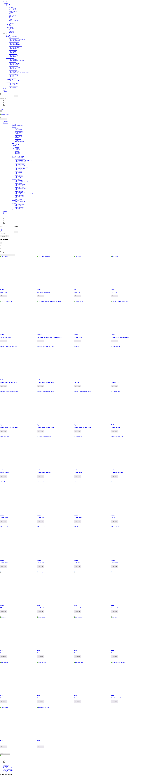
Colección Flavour (13, 66)
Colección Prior (12, 56)
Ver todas (8, 35)
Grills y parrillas (12, 13)
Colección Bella (12, 62)
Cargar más (3, 753)
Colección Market (13, 54)
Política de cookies (7, 769)
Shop (4, 90)
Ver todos (8, 4)
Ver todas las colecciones (18, 156)
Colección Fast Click (14, 47)
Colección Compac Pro (14, 40)
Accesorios (11, 31)
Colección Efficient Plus (14, 44)
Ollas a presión (12, 8)
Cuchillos (11, 30)
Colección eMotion (13, 64)
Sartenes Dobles (13, 9)
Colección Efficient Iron (14, 80)
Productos (5, 3)
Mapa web (5, 766)
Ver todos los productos (17, 125)
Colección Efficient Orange (15, 46)
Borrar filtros (11, 254)
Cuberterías (11, 76)
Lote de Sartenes (13, 11)
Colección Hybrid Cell (14, 67)
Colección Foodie (13, 48)
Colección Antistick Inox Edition (16, 60)
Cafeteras (11, 26)
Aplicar (2, 254)
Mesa (7, 22)
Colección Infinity (13, 51)
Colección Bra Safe (13, 86)
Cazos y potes (12, 18)
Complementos (9, 27)
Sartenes (11, 7)
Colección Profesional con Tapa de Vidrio (19, 72)
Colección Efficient (13, 43)
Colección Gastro (13, 50)
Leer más (3, 296)
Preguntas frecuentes (8, 767)
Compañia (5, 1)
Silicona (8, 82)
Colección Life (12, 52)
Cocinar (8, 5)
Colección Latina (13, 68)
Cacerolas (11, 12)
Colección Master (13, 70)
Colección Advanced (14, 38)
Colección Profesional (14, 71)
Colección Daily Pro (14, 42)
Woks (10, 19)
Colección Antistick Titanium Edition (17, 39)
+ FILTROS (3, 236)
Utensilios (11, 28)
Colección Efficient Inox (14, 63)
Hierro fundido (9, 79)
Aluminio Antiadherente (11, 36)
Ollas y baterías (12, 15)
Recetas (5, 88)
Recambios (11, 32)
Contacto (5, 91)
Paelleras (11, 16)
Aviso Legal (6, 765)
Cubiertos (11, 23)
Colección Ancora (13, 59)
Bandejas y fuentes (13, 20)
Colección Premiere (13, 55)
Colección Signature (13, 74)
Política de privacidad (8, 770)
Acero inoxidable (10, 58)
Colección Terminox (14, 75)
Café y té (8, 24)
